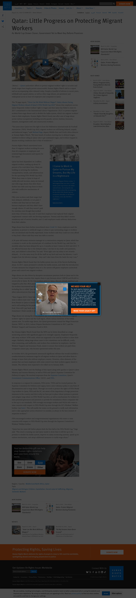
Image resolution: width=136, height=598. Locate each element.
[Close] (99, 284)
